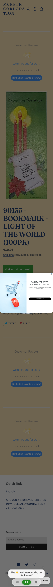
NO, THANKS (40, 302)
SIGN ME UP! (40, 298)
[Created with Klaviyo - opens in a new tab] (26, 313)
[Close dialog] (51, 274)
